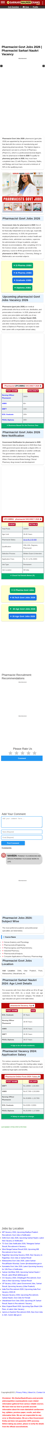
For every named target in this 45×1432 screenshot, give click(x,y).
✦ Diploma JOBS (22, 288)
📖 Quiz (26, 7)
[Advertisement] (21, 23)
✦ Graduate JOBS (22, 280)
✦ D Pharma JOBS (22, 265)
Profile (35, 7)
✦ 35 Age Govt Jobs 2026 (22, 616)
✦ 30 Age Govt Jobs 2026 (22, 609)
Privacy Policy (21, 1392)
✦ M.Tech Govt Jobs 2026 (22, 597)
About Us (31, 1392)
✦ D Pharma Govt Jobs (22, 590)
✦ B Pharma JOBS (22, 273)
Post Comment (13, 843)
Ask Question (13, 7)
